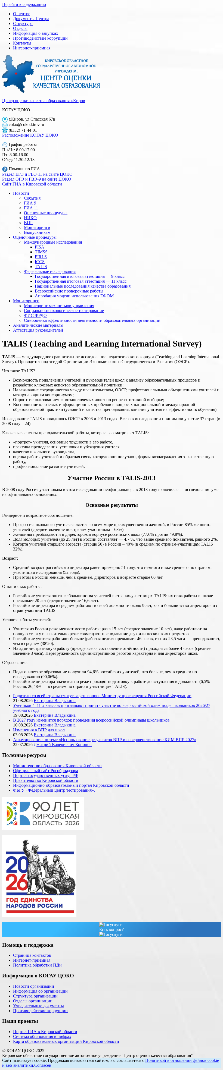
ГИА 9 (30, 203)
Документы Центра (31, 18)
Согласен (42, 1065)
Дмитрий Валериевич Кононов (63, 744)
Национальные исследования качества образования (83, 286)
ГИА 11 (31, 208)
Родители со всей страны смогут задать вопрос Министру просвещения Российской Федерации (102, 695)
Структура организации (35, 996)
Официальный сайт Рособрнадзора (45, 770)
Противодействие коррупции (40, 38)
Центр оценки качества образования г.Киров (43, 100)
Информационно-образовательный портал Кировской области (71, 785)
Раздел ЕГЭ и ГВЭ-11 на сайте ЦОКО (37, 174)
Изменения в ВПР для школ (39, 730)
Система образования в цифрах (42, 1036)
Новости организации (33, 986)
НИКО (30, 217)
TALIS (41, 266)
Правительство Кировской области (45, 780)
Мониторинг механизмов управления (59, 305)
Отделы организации (32, 1001)
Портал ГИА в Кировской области (45, 1031)
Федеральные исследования (50, 271)
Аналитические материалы (38, 325)
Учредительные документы (38, 1005)
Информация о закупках (35, 33)
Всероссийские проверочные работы (69, 291)
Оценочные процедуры (45, 212)
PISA (39, 247)
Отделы (20, 28)
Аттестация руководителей (38, 330)
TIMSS (41, 252)
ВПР (28, 222)
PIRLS (41, 256)
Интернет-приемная (31, 48)
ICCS (40, 261)
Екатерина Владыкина (55, 700)
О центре (21, 13)
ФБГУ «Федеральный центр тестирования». (54, 790)
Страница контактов (32, 955)
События (32, 198)
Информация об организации (40, 991)
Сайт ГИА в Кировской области (32, 184)
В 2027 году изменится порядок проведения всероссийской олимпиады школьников (91, 720)
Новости (21, 193)
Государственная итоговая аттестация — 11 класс (80, 281)
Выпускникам (37, 232)
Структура (23, 23)
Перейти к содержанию (24, 4)
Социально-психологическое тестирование (64, 310)
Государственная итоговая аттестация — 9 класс (80, 276)
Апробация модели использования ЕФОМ (74, 296)
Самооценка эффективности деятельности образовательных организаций (92, 320)
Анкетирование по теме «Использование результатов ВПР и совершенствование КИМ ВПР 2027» (104, 739)
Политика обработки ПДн (37, 965)
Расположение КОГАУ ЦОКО (30, 135)
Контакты (22, 43)
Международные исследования (53, 242)
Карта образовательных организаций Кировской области (66, 1041)
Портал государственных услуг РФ (45, 775)
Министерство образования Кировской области (57, 765)
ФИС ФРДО (35, 315)
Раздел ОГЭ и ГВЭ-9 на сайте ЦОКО (36, 179)
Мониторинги (37, 227)
